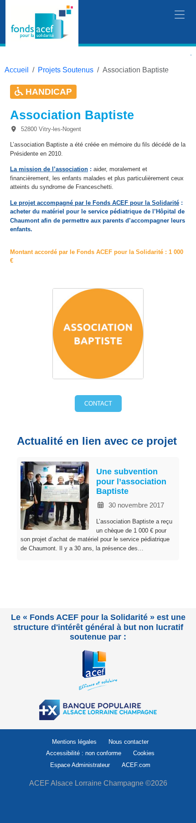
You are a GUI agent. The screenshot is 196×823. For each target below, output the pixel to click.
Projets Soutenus (65, 70)
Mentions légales (74, 741)
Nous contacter (128, 741)
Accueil (17, 70)
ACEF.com (136, 765)
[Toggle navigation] (179, 15)
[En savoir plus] (98, 670)
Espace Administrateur (80, 765)
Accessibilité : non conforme (83, 753)
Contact (98, 403)
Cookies (144, 753)
